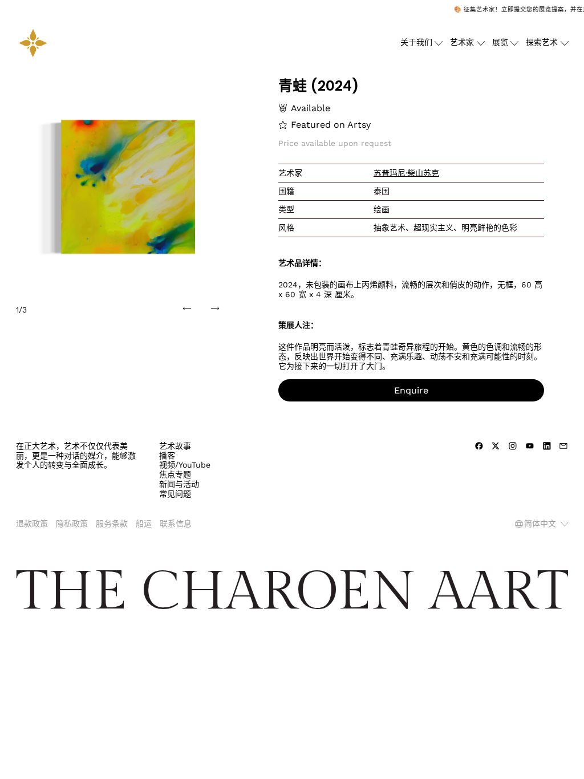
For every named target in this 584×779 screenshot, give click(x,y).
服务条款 (112, 523)
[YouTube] (529, 446)
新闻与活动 (179, 484)
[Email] (563, 446)
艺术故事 (175, 446)
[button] (125, 187)
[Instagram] (512, 446)
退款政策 (32, 523)
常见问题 (175, 493)
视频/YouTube (184, 464)
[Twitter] (495, 446)
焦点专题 (175, 474)
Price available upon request (334, 143)
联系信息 (176, 523)
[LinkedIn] (546, 446)
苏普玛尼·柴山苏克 (406, 172)
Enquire (411, 390)
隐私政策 (72, 523)
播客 (167, 455)
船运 (144, 523)
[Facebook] (479, 446)
